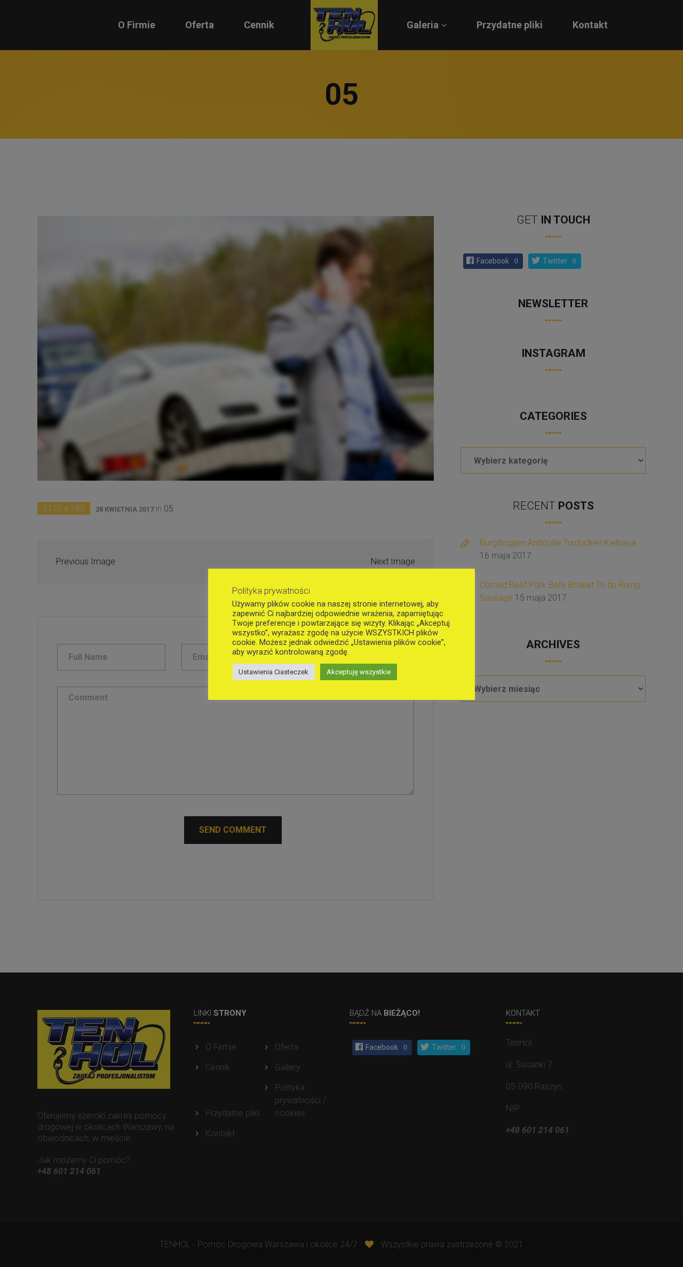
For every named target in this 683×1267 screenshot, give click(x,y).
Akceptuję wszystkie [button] (359, 672)
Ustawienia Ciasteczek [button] (273, 672)
